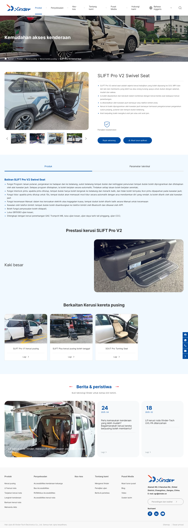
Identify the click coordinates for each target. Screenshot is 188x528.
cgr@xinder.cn (160, 494)
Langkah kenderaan (12, 498)
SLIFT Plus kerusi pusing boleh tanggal (71, 348)
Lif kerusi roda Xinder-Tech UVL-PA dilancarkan (159, 421)
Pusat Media (114, 7)
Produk (38, 8)
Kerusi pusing (31, 59)
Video (123, 493)
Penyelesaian (57, 8)
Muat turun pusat (128, 483)
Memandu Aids (10, 507)
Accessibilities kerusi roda (44, 498)
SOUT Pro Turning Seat (117, 348)
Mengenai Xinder (102, 483)
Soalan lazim (126, 498)
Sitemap (166, 525)
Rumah (11, 59)
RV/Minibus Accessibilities (44, 493)
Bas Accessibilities (41, 488)
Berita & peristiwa (94, 386)
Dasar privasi (178, 525)
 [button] (86, 138)
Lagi (26, 357)
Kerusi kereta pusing (48, 59)
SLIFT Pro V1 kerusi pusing (26, 348)
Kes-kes (74, 7)
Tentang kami (93, 7)
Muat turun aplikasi (137, 140)
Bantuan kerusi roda (12, 502)
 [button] (7, 138)
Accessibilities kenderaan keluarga (48, 483)
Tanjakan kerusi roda (13, 493)
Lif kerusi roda (10, 488)
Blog (123, 488)
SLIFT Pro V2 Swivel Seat (70, 59)
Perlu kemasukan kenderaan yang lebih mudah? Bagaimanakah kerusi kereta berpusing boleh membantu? (116, 424)
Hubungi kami (135, 7)
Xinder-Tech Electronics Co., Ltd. (28, 525)
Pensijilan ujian (101, 488)
